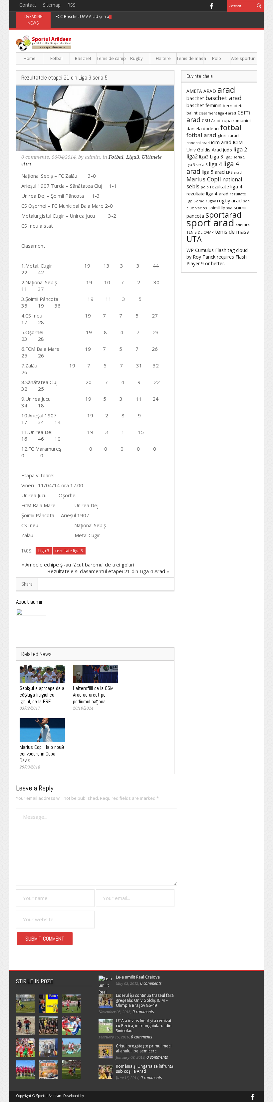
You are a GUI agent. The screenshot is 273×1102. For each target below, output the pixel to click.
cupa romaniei (236, 120)
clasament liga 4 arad (217, 112)
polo (205, 186)
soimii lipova (220, 208)
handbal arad (198, 142)
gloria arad (228, 135)
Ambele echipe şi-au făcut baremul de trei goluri (79, 564)
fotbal (230, 127)
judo (227, 150)
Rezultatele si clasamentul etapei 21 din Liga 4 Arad (106, 571)
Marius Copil (203, 179)
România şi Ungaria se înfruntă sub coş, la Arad (144, 1068)
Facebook (211, 5)
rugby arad (229, 200)
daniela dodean (202, 128)
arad (226, 90)
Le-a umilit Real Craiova (138, 977)
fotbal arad (201, 135)
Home (30, 58)
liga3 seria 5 (234, 156)
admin (92, 157)
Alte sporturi (243, 58)
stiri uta (243, 224)
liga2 (192, 156)
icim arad (221, 142)
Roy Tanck (204, 257)
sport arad (210, 222)
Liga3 (132, 157)
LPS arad (234, 172)
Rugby (136, 58)
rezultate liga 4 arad (207, 194)
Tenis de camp (110, 58)
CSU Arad (211, 120)
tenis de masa (232, 231)
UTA (194, 239)
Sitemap (52, 5)
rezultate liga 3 (69, 550)
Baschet (83, 58)
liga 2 (240, 149)
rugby (211, 200)
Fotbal (56, 58)
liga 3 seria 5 (196, 164)
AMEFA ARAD (201, 91)
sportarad (223, 214)
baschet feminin (203, 105)
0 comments (35, 157)
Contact (27, 5)
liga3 (203, 157)
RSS (71, 5)
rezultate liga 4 (226, 186)
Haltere (163, 58)
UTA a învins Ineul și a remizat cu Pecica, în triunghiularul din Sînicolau (143, 1025)
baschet (195, 98)
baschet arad (223, 98)
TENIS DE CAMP (200, 232)
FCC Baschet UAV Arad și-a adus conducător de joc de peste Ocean (119, 16)
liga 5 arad (213, 172)
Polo (216, 58)
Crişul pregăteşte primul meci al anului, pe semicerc (143, 1048)
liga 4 (215, 164)
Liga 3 (43, 550)
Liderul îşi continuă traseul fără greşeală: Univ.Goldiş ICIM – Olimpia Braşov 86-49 (145, 1000)
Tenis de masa (189, 58)
